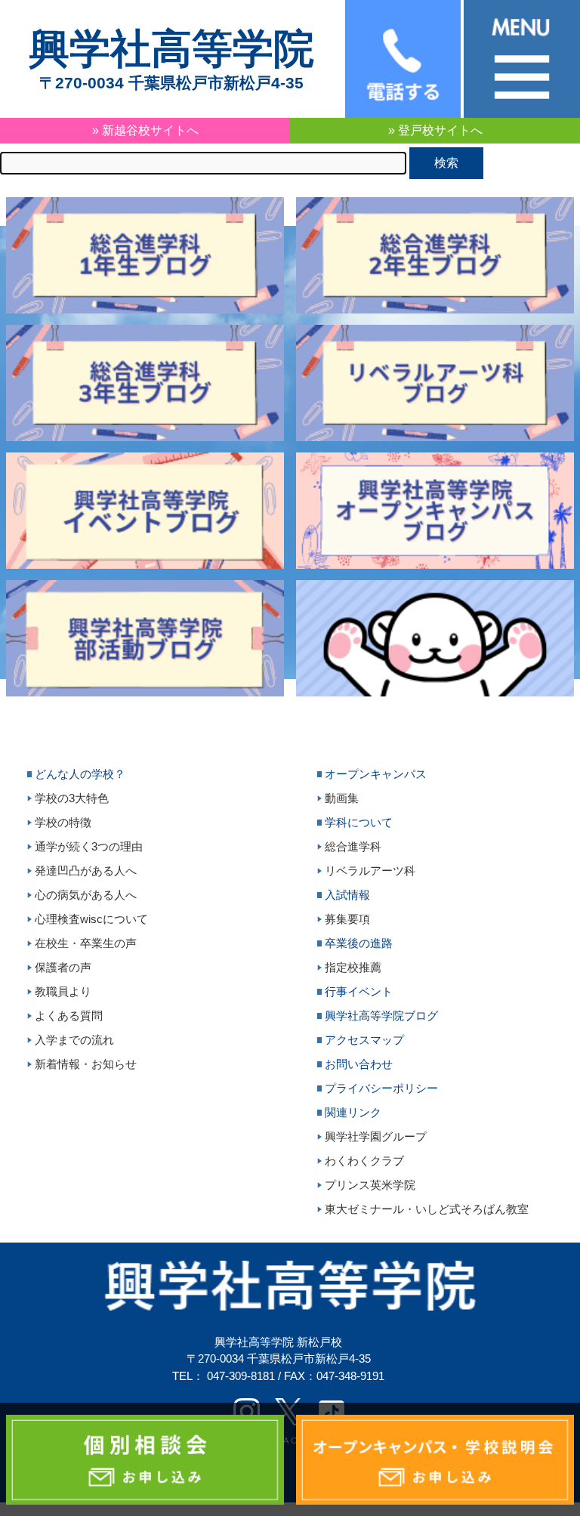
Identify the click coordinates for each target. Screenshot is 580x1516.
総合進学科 (353, 846)
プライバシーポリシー (381, 1088)
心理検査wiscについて (91, 918)
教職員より (63, 991)
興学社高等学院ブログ (381, 1015)
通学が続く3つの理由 (89, 846)
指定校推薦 (353, 967)
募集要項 (347, 918)
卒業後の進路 (359, 943)
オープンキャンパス (376, 773)
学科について (359, 822)
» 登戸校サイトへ (435, 130)
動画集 (342, 798)
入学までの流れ (74, 1039)
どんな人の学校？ (80, 773)
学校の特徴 (63, 822)
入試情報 (347, 894)
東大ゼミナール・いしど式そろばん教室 (427, 1209)
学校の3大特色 (72, 798)
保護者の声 (63, 967)
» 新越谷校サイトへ (145, 130)
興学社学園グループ (376, 1136)
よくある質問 (69, 1015)
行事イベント (359, 991)
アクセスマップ (364, 1039)
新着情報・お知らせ (86, 1063)
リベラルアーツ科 (370, 870)
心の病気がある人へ (86, 894)
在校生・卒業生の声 (86, 943)
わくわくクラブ (364, 1160)
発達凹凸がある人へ (86, 870)
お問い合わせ (359, 1063)
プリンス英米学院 (370, 1184)
